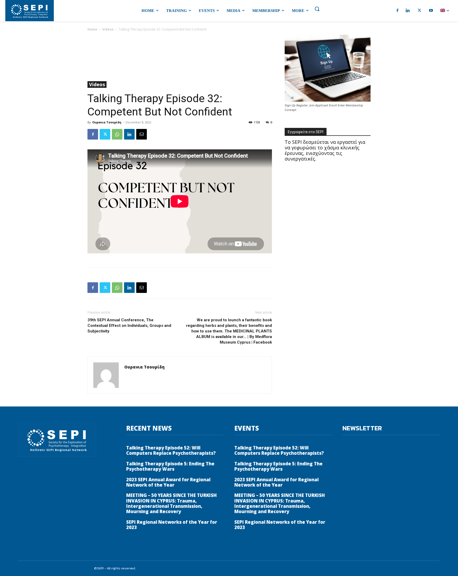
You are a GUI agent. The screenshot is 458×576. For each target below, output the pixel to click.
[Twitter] (105, 134)
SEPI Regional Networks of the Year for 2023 (171, 524)
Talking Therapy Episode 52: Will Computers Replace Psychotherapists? (171, 450)
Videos (108, 29)
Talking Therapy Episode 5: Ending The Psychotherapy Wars (170, 466)
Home (92, 29)
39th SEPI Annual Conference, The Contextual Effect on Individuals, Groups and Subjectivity (129, 326)
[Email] (141, 134)
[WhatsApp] (117, 134)
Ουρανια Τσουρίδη (106, 122)
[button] (317, 8)
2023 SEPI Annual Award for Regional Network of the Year (168, 482)
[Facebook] (92, 134)
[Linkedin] (129, 134)
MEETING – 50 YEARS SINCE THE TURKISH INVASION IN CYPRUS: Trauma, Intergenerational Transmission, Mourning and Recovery (171, 503)
